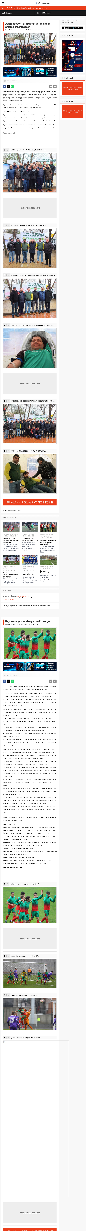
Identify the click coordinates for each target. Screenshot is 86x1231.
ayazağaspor (13, 510)
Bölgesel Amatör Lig (46, 534)
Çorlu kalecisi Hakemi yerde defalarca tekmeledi (48, 542)
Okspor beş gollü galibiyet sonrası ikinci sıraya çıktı (11, 540)
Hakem (42, 536)
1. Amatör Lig (25, 534)
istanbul (20, 510)
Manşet (13, 29)
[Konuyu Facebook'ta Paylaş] (4, 86)
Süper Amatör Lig (13, 534)
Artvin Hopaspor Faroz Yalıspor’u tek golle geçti (10, 574)
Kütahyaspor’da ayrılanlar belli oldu (28, 574)
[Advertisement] (41, 142)
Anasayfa (7, 29)
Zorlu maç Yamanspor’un (45, 572)
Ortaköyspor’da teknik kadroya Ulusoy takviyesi (32, 8)
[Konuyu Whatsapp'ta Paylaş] (12, 86)
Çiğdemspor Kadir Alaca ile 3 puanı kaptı (30, 539)
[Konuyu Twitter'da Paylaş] (8, 86)
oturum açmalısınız (23, 596)
